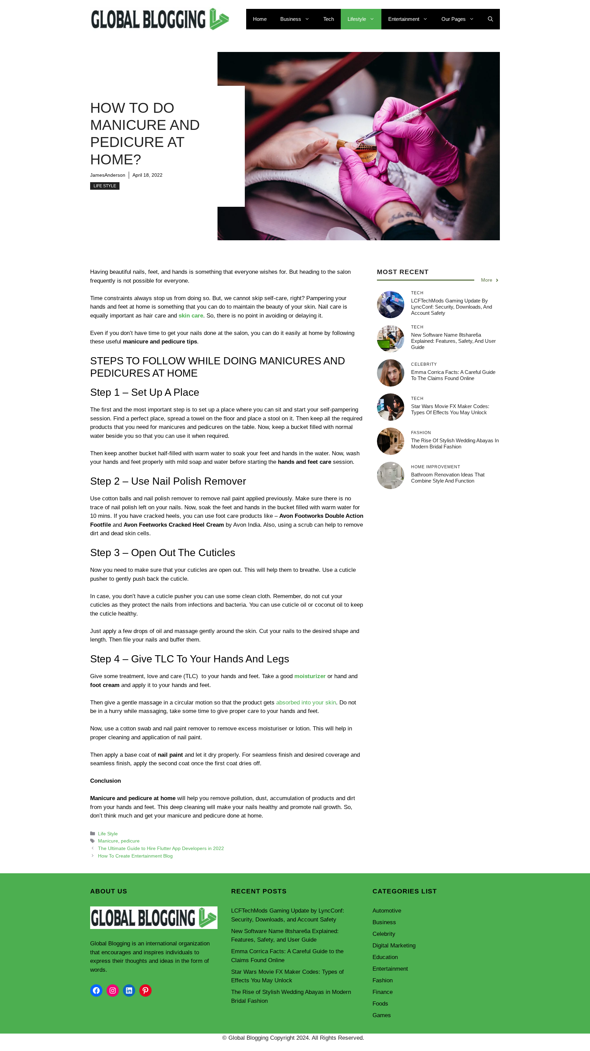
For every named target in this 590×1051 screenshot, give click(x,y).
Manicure (108, 841)
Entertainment (403, 19)
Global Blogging (110, 943)
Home (260, 19)
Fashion (383, 980)
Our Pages (453, 19)
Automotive (387, 910)
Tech (328, 19)
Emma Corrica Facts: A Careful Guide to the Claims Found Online (453, 375)
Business (290, 19)
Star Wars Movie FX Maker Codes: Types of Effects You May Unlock (450, 409)
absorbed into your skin (306, 702)
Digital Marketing (394, 945)
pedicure (130, 841)
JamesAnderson (107, 175)
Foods (380, 1003)
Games (382, 1015)
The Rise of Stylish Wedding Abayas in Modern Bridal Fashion (455, 443)
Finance (383, 992)
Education (385, 957)
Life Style (105, 186)
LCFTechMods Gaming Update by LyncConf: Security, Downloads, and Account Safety (451, 307)
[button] (490, 19)
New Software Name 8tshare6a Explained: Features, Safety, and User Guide (453, 341)
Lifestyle (357, 19)
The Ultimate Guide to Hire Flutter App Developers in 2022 (161, 848)
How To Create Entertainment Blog (135, 856)
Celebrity (384, 934)
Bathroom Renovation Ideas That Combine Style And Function (447, 478)
